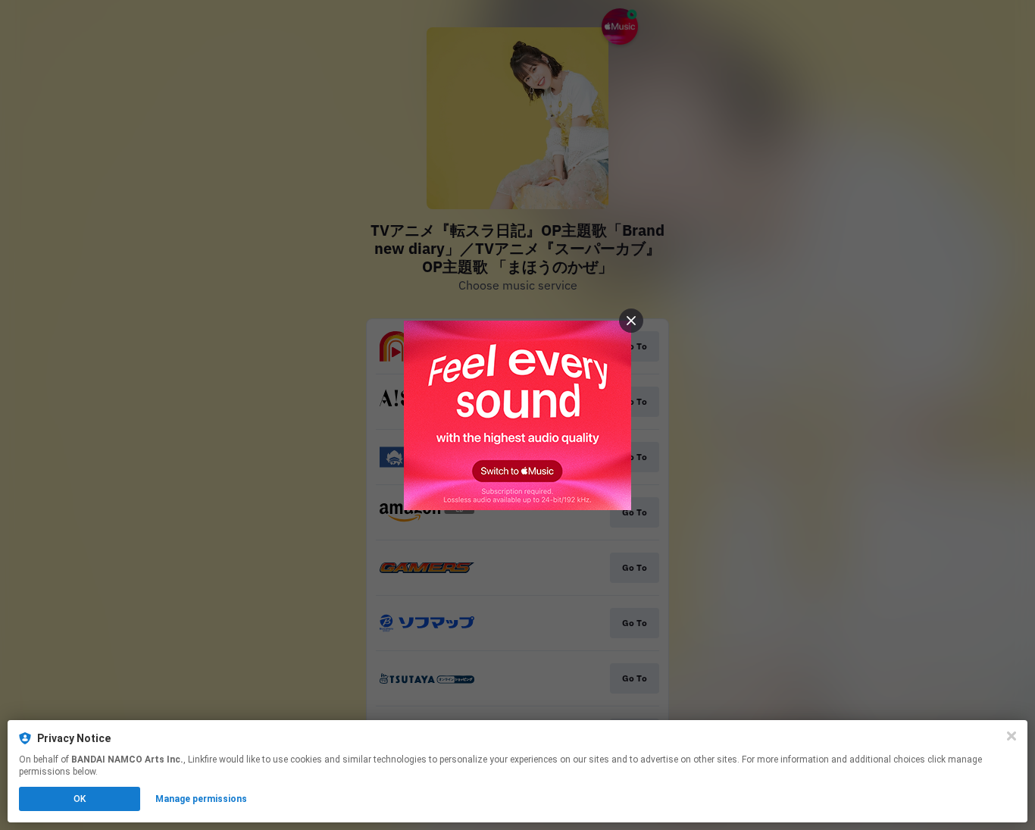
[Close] (1011, 736)
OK (79, 799)
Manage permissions (201, 799)
